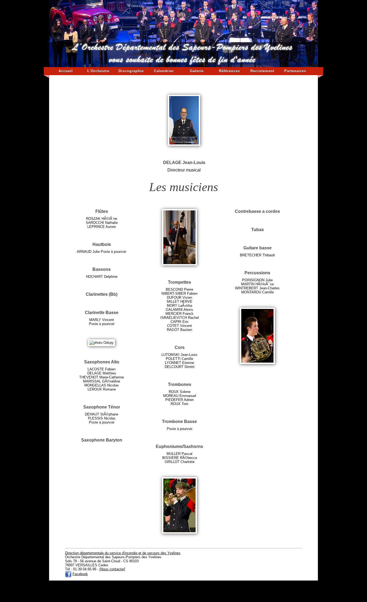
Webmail (135, 5)
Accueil (66, 71)
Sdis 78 (183, 5)
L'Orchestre (98, 71)
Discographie (131, 71)
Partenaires (295, 71)
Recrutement (262, 71)
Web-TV (231, 5)
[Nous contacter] (112, 569)
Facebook (80, 574)
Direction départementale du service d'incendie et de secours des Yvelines (123, 553)
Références (229, 71)
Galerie (197, 71)
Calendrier (164, 71)
